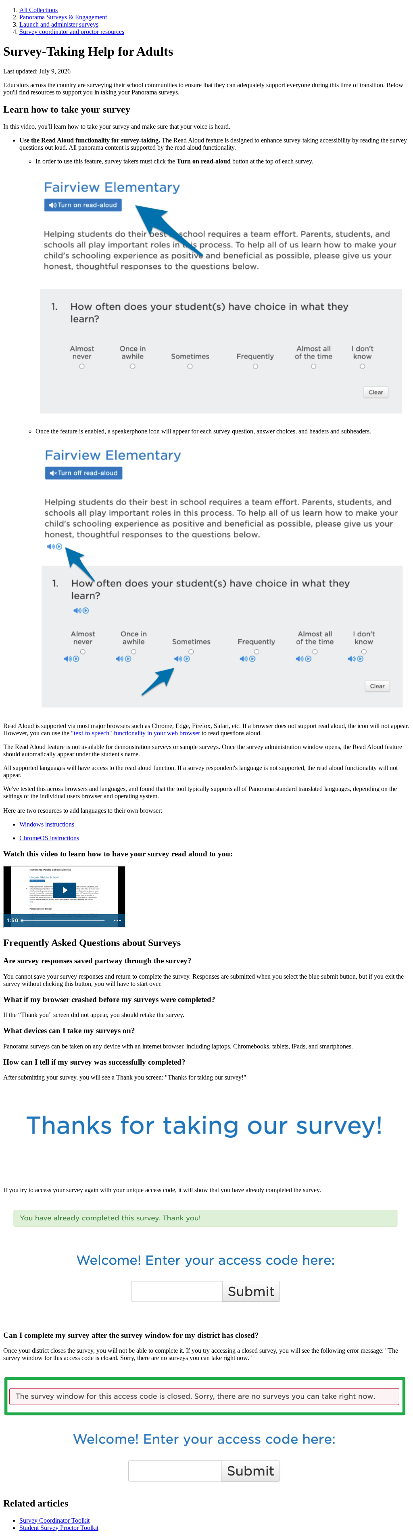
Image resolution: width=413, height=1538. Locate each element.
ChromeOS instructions (49, 838)
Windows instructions (46, 824)
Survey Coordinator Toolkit (54, 1520)
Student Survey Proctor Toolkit (58, 1527)
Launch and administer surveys (58, 24)
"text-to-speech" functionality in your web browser (135, 733)
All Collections (38, 9)
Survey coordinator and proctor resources (71, 31)
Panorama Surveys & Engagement (63, 17)
